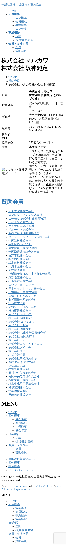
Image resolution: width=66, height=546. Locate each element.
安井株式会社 (16, 270)
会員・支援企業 (18, 445)
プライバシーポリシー (22, 470)
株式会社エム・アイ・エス (25, 343)
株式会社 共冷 (18, 325)
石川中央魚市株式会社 (22, 372)
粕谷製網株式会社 (19, 387)
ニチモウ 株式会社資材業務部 (27, 218)
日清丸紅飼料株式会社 (22, 295)
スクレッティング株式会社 (25, 214)
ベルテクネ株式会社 (21, 229)
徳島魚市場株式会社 (21, 281)
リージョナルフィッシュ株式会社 (29, 236)
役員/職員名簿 (24, 39)
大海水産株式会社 (19, 266)
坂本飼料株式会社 (19, 262)
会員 (18, 47)
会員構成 (21, 21)
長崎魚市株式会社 (19, 394)
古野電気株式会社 (19, 255)
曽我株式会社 (16, 303)
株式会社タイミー (19, 351)
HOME (12, 412)
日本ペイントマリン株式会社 (26, 288)
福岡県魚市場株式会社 (22, 380)
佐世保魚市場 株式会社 (22, 248)
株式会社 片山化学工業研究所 (27, 332)
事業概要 (21, 25)
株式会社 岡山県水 (20, 329)
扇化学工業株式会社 (21, 284)
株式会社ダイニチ (19, 347)
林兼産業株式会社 (19, 310)
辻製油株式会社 (18, 391)
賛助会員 (21, 50)
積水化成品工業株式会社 (23, 383)
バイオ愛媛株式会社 (21, 222)
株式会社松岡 (16, 354)
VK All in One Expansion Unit (31, 487)
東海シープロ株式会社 (22, 306)
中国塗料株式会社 (19, 240)
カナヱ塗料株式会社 (21, 211)
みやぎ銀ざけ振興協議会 (23, 233)
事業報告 (14, 434)
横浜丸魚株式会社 (19, 369)
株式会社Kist (16, 340)
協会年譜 (21, 28)
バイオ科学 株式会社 (21, 225)
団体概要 (14, 415)
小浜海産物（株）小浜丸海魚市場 (29, 273)
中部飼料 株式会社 (20, 244)
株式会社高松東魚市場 (22, 358)
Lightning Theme (43, 485)
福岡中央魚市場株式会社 (23, 376)
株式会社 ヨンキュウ (21, 321)
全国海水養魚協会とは (22, 458)
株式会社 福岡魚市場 (21, 336)
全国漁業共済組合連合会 (23, 251)
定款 (18, 36)
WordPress (21, 485)
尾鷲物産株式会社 (19, 277)
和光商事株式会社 (19, 259)
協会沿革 (21, 17)
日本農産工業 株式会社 (22, 292)
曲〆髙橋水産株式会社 (22, 299)
